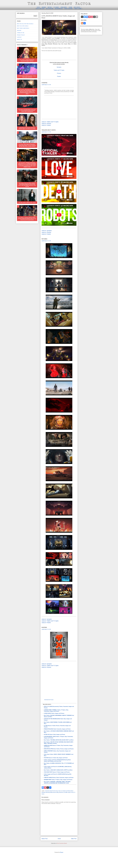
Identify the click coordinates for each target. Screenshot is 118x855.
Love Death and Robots (66, 790)
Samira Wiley (56, 792)
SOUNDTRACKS (59, 8)
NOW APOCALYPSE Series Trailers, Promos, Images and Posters (59, 748)
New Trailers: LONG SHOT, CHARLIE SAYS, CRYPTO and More (58, 770)
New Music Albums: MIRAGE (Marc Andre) (27, 202)
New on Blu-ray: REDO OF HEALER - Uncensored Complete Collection (27, 60)
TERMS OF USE (20, 32)
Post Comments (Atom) (62, 843)
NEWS (38, 7)
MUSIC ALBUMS (68, 8)
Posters (59, 76)
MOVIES (50, 7)
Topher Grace (71, 792)
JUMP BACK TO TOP (46, 84)
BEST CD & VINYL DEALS (22, 25)
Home (59, 838)
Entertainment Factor (48, 699)
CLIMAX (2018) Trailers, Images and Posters (54, 713)
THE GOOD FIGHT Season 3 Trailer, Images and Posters (57, 772)
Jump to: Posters (46, 125)
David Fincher (53, 790)
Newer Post (45, 838)
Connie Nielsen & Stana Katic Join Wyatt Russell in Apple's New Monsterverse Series (27, 128)
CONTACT (19, 37)
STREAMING (64, 7)
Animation (47, 790)
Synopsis (59, 67)
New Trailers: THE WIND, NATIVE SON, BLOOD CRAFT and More (58, 739)
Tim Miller (65, 792)
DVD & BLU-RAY (40, 8)
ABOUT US (19, 39)
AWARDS (44, 7)
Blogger (61, 852)
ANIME (70, 7)
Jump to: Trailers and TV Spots (50, 121)
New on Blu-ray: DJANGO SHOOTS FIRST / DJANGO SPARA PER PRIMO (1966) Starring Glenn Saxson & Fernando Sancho (27, 218)
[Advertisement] (59, 107)
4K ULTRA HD (49, 8)
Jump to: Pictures (46, 123)
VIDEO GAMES (78, 8)
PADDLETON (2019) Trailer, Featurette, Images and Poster (57, 729)
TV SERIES (56, 7)
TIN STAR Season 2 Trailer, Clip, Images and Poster (56, 757)
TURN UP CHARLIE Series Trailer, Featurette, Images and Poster (58, 777)
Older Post (73, 838)
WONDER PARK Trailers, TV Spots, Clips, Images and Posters (58, 779)
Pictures (59, 73)
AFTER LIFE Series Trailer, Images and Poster (54, 734)
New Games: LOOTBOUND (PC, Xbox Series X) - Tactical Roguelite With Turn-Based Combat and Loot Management (27, 110)
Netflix (51, 792)
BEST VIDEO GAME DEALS (23, 28)
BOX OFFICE (77, 7)
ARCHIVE (19, 30)
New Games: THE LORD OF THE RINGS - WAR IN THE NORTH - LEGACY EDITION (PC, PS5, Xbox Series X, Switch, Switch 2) (27, 145)
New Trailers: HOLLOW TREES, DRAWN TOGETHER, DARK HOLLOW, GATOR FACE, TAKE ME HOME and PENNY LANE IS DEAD (27, 185)
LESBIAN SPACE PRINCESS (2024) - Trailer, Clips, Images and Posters (27, 76)
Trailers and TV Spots (59, 70)
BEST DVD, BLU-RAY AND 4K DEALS (25, 23)
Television (61, 792)
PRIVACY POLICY (21, 35)
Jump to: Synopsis (47, 230)
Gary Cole (58, 790)
